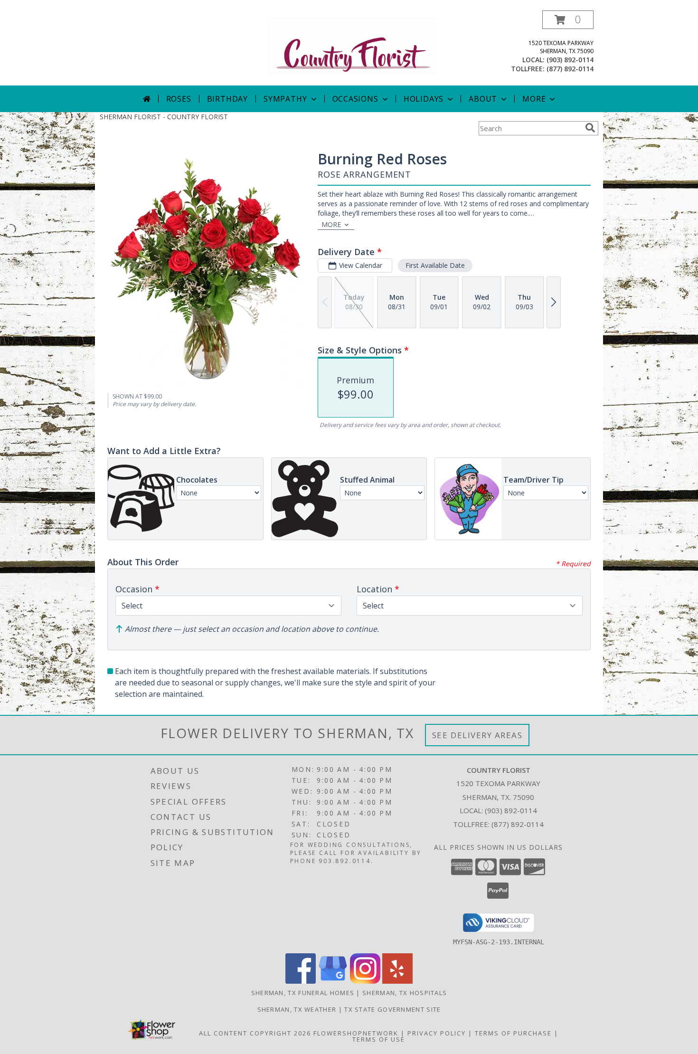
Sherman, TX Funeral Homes (303, 992)
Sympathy (285, 99)
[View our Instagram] (365, 981)
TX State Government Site (392, 1009)
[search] (590, 128)
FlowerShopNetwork (355, 1033)
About (483, 99)
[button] (568, 19)
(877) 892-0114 (570, 68)
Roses (178, 99)
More (534, 99)
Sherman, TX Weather (297, 1009)
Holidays (423, 99)
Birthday (227, 99)
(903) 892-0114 (570, 59)
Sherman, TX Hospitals (404, 992)
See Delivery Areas (477, 735)
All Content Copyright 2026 (255, 1033)
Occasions (355, 99)
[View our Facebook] (300, 981)
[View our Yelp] (397, 981)
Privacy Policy (436, 1033)
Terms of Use (378, 1039)
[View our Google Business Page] (333, 981)
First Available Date (435, 265)
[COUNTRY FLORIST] (352, 44)
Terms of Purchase (513, 1033)
